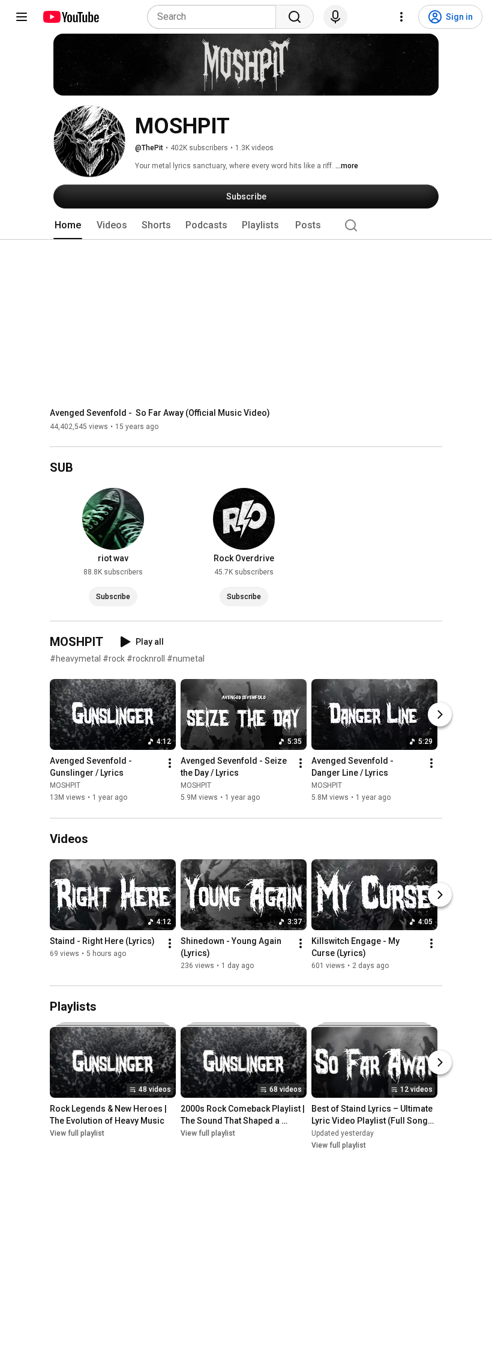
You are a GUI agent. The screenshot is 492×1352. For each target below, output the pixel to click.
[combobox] (215, 17)
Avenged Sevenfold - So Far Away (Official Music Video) (160, 413)
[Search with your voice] (335, 17)
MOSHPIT (65, 786)
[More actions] (170, 764)
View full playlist (77, 1133)
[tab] (67, 225)
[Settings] (401, 17)
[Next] (440, 715)
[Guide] (21, 17)
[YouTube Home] (70, 17)
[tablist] (246, 225)
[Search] (294, 17)
